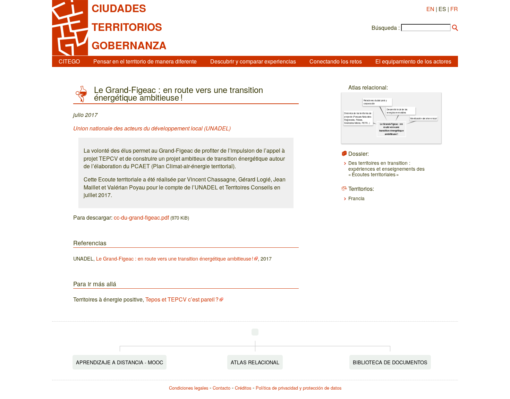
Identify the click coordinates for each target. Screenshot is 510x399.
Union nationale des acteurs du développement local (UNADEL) (152, 128)
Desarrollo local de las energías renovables (397, 111)
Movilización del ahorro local (423, 118)
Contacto (221, 387)
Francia (356, 198)
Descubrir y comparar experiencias (253, 61)
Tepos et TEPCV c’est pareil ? (182, 299)
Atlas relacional (255, 362)
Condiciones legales (188, 387)
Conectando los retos (335, 61)
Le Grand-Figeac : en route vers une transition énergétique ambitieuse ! (174, 258)
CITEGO (69, 61)
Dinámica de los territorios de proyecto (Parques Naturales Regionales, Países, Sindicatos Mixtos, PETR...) (357, 118)
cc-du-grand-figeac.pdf (141, 217)
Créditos (243, 387)
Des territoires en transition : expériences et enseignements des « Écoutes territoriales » (386, 168)
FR (454, 9)
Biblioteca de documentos (390, 362)
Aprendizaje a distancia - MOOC (119, 362)
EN (430, 9)
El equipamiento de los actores (413, 61)
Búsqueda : (386, 28)
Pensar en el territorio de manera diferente (145, 61)
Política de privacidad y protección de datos (298, 387)
